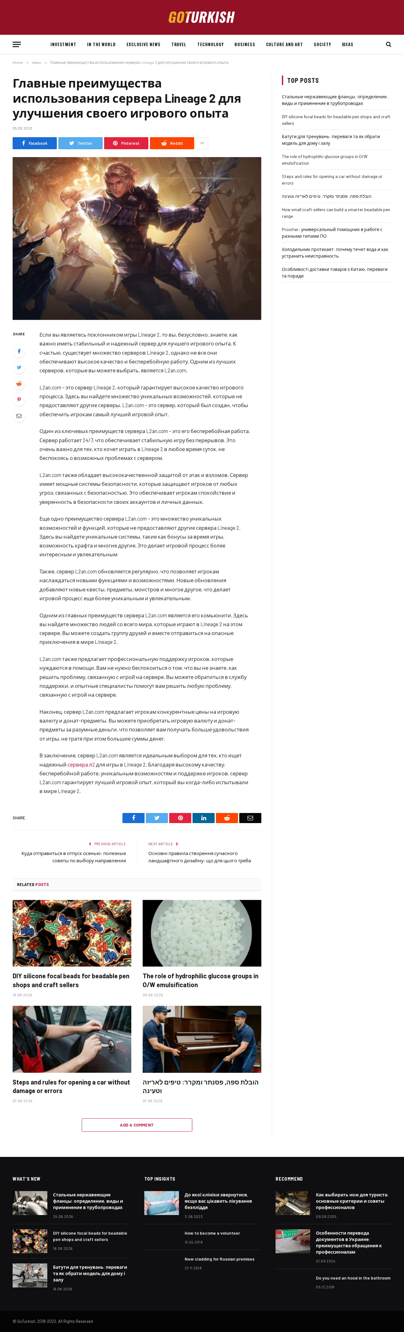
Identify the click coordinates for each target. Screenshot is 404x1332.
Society (322, 44)
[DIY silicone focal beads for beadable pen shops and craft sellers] (72, 933)
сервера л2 (81, 764)
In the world (101, 44)
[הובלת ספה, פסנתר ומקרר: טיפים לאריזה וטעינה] (202, 1039)
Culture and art (284, 44)
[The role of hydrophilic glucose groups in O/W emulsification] (202, 933)
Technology (210, 44)
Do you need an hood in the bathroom (353, 1277)
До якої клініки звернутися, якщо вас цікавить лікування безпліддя (218, 1201)
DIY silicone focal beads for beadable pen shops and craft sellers (71, 980)
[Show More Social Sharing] (202, 143)
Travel (179, 44)
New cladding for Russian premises (219, 1259)
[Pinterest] (19, 399)
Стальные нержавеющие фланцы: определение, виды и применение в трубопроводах (88, 1201)
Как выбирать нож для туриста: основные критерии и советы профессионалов (352, 1201)
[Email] (19, 415)
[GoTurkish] (202, 17)
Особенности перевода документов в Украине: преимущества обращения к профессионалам (349, 1242)
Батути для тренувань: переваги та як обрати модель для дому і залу (90, 1273)
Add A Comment (137, 1124)
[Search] (388, 44)
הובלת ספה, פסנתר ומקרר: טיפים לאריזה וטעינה (201, 1086)
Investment (63, 44)
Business (245, 44)
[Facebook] (19, 351)
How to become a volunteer (212, 1233)
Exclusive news (144, 44)
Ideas (348, 44)
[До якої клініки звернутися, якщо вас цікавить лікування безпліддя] (161, 1203)
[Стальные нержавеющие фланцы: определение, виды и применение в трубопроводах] (30, 1203)
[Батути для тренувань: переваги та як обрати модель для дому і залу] (30, 1275)
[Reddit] (19, 383)
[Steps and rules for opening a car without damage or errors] (72, 1039)
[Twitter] (19, 367)
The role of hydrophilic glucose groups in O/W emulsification (200, 980)
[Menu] (17, 44)
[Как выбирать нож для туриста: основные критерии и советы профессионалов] (293, 1203)
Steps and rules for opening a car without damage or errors (71, 1086)
